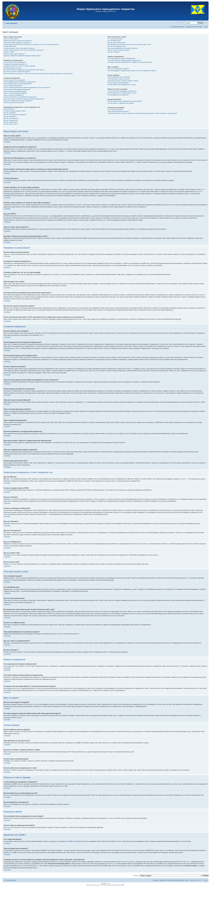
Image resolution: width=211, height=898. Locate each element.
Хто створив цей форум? (115, 109)
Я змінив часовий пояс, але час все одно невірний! (19, 66)
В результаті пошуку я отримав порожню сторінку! (123, 80)
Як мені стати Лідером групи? (117, 46)
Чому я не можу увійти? (11, 39)
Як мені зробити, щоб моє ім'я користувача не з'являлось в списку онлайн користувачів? (31, 44)
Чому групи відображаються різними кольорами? (123, 48)
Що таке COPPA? (9, 52)
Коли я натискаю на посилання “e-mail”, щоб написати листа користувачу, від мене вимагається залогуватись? (38, 73)
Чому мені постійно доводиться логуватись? (17, 42)
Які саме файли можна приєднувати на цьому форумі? (125, 101)
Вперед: (135, 875)
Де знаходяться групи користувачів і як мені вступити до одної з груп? (129, 44)
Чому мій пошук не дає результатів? (119, 79)
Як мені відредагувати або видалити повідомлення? (20, 82)
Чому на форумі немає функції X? (118, 111)
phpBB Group (72, 841)
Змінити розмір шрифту (205, 23)
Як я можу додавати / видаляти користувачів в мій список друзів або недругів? (132, 70)
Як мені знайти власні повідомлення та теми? (122, 84)
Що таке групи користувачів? (117, 42)
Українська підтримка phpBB (116, 885)
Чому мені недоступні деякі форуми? (15, 91)
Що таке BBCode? (9, 109)
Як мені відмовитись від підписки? (118, 95)
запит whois (126, 862)
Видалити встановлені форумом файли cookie (174, 880)
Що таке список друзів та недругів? (118, 68)
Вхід (206, 26)
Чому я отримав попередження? (14, 95)
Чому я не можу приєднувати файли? (15, 93)
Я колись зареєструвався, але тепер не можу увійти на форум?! (24, 50)
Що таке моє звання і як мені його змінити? (17, 71)
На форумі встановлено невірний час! (15, 64)
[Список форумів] (12, 11)
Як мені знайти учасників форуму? (118, 82)
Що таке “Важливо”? (10, 116)
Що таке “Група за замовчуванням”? (119, 50)
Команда (155, 880)
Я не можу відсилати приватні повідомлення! (121, 58)
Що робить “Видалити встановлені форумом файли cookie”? (22, 55)
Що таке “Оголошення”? (11, 118)
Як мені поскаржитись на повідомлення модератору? (20, 97)
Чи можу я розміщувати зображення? (15, 114)
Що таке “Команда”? (114, 52)
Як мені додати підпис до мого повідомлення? (18, 83)
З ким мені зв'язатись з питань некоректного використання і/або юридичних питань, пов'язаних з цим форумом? (142, 113)
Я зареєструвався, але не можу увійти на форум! (19, 48)
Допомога (190, 26)
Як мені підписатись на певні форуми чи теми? (122, 93)
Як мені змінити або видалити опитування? (17, 89)
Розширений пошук (178, 26)
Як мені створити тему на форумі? (14, 80)
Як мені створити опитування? (13, 85)
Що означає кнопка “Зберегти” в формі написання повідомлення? (24, 99)
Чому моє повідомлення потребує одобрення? (18, 100)
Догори (7, 142)
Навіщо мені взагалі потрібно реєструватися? (18, 40)
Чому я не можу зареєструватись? (14, 54)
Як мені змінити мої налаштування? (15, 62)
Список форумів (11, 23)
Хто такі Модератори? (114, 40)
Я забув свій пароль (10, 46)
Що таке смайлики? (10, 113)
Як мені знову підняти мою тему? (14, 102)
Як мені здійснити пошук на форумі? (119, 77)
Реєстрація (198, 26)
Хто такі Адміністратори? (115, 39)
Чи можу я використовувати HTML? (15, 111)
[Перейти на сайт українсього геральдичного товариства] (198, 17)
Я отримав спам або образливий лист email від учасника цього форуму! (130, 62)
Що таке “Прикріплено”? (11, 120)
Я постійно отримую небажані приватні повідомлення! (124, 60)
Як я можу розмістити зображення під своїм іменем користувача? (24, 69)
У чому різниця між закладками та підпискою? (122, 91)
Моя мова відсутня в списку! (12, 68)
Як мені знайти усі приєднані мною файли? (121, 103)
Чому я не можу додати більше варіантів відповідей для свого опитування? (27, 87)
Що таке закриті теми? (10, 122)
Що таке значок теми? (10, 124)
